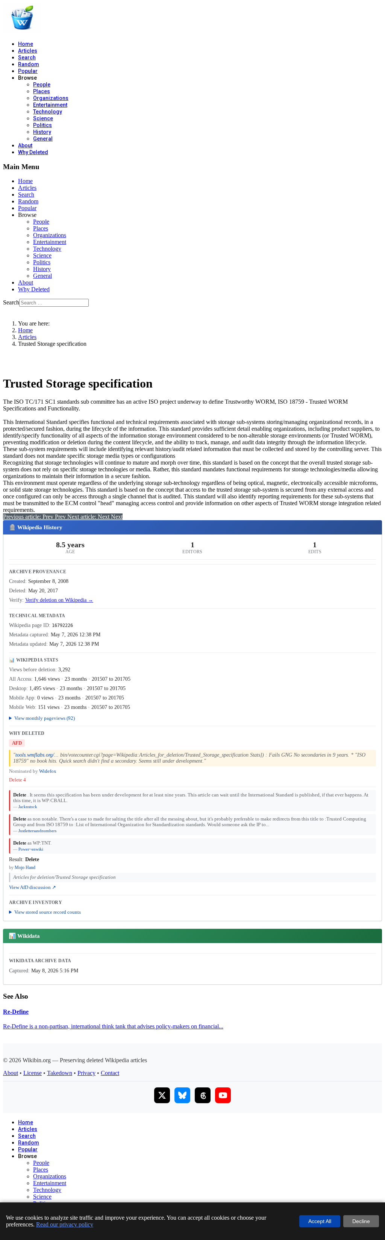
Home (25, 44)
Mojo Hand (25, 867)
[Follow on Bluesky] (182, 1095)
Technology (47, 112)
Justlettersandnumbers (37, 830)
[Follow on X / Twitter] (162, 1095)
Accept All (319, 1221)
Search (27, 58)
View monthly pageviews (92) (44, 718)
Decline (361, 1221)
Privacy (86, 1073)
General (43, 139)
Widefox (47, 771)
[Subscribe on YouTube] (223, 1095)
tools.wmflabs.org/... (37, 755)
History (42, 132)
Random (28, 64)
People (41, 85)
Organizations (50, 98)
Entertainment (50, 105)
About (25, 145)
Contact (110, 1073)
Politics (42, 125)
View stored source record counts (47, 912)
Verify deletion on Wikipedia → (59, 600)
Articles (27, 51)
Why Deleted (33, 152)
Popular (28, 71)
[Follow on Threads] (203, 1095)
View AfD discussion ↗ (32, 887)
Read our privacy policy (64, 1224)
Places (41, 91)
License (32, 1073)
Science (43, 118)
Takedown (59, 1073)
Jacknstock (27, 806)
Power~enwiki (30, 849)
